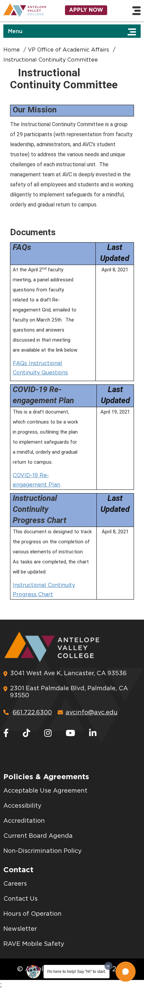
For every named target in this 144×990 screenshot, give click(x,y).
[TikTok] (26, 733)
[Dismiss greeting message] (108, 966)
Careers (15, 884)
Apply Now (86, 10)
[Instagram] (48, 733)
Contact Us (20, 899)
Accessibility (22, 806)
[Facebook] (6, 733)
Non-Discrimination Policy (42, 851)
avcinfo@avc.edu (92, 713)
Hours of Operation (32, 914)
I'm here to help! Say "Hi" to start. (76, 971)
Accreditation (24, 821)
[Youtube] (70, 733)
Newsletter (20, 929)
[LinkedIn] (92, 733)
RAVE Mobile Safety (33, 944)
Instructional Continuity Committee (50, 60)
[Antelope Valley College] (24, 10)
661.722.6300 (32, 713)
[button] (126, 972)
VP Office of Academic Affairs (68, 50)
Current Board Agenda (38, 836)
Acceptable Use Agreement (45, 791)
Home (11, 50)
